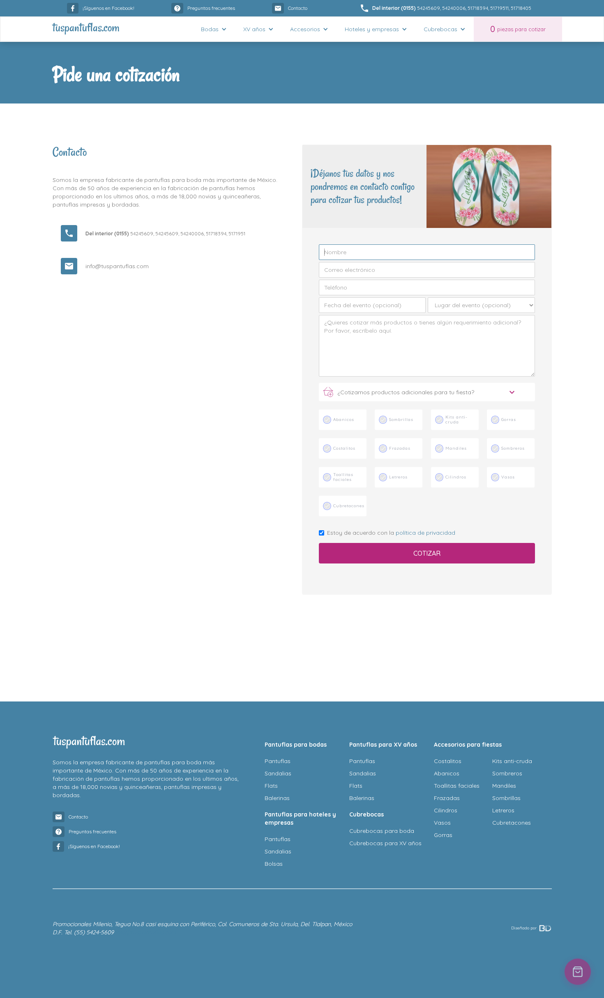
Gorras (443, 835)
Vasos (442, 822)
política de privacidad (425, 532)
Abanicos (446, 773)
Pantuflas (277, 761)
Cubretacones (511, 822)
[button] (214, 29)
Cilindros (445, 810)
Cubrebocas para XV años (385, 843)
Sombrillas (506, 798)
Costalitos (447, 761)
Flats (271, 785)
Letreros (503, 810)
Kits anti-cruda (512, 761)
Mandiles (504, 785)
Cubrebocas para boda (381, 831)
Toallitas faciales (457, 785)
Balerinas (277, 798)
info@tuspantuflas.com (117, 266)
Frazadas (447, 798)
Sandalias (278, 773)
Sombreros (507, 773)
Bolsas (274, 863)
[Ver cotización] (578, 972)
